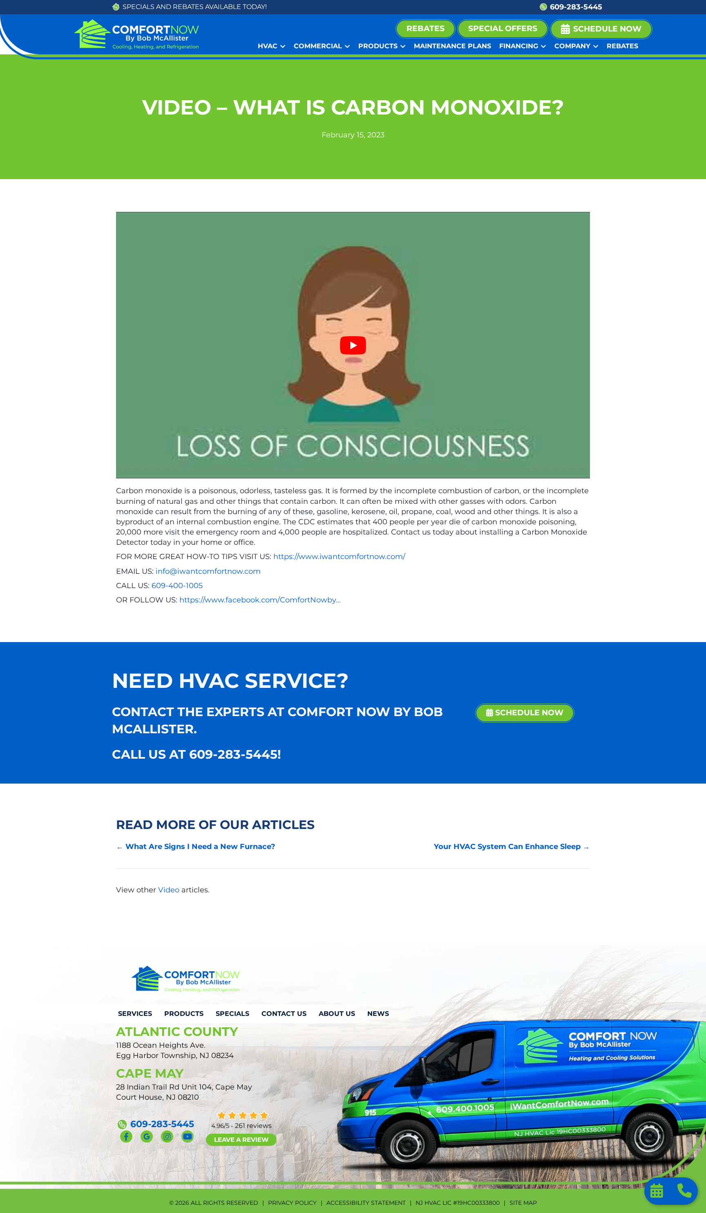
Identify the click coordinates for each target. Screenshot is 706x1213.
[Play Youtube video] (353, 345)
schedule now (528, 712)
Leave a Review (241, 1139)
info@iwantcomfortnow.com (208, 571)
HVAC (267, 46)
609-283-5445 (576, 6)
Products (378, 46)
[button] (601, 29)
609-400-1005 (177, 585)
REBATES (188, 7)
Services (135, 1014)
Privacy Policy (292, 1202)
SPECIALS (138, 7)
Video (168, 889)
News (378, 1014)
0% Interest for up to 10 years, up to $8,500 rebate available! (403, 7)
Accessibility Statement (366, 1202)
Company (572, 46)
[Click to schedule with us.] (657, 1193)
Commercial (318, 46)
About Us (337, 1014)
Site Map (523, 1202)
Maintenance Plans (452, 46)
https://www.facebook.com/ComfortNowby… (260, 599)
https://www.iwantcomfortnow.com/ (339, 556)
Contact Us (283, 1014)
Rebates (622, 46)
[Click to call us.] (684, 1193)
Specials (232, 1014)
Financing (518, 46)
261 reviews (253, 1126)
